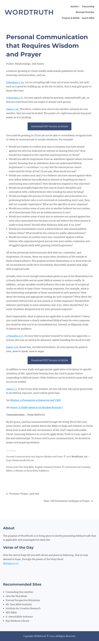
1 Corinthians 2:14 (34, 167)
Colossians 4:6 (14, 97)
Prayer (10, 63)
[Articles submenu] (79, 6)
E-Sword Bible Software (19, 616)
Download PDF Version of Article (49, 126)
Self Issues (38, 63)
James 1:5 (11, 388)
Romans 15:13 (11, 563)
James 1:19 (12, 347)
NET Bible (11, 612)
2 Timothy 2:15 (14, 335)
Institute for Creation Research (23, 608)
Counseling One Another (19, 592)
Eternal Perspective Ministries (23, 600)
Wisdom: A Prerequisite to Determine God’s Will (35, 400)
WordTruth (29, 12)
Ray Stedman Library (17, 620)
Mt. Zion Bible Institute (19, 604)
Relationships (23, 63)
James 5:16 (12, 109)
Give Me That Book (16, 596)
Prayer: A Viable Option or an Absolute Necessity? (36, 407)
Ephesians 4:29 (15, 82)
